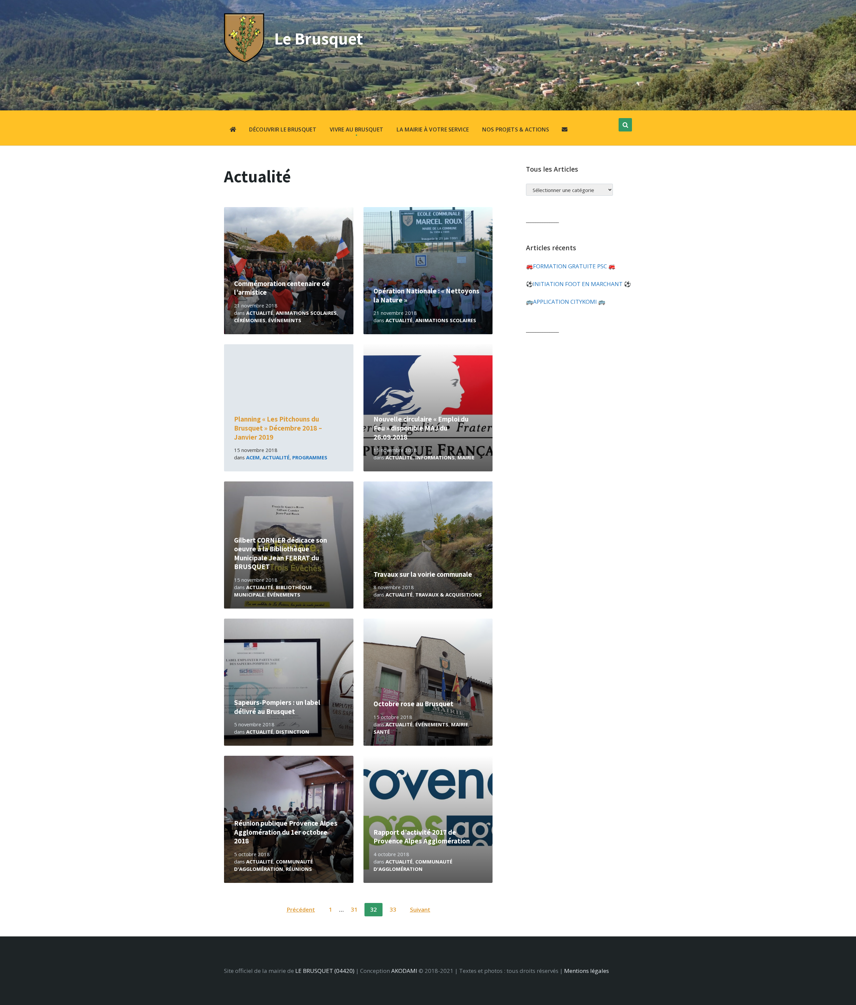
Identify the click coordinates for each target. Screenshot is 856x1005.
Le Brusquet (318, 38)
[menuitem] (233, 130)
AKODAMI (404, 971)
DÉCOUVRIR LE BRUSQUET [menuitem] (282, 129)
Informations (435, 457)
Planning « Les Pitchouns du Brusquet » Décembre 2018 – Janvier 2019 (278, 427)
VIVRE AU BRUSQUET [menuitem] (356, 129)
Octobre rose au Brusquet (413, 703)
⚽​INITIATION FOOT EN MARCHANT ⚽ (578, 284)
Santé (381, 731)
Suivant (420, 909)
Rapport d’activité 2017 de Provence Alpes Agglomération (421, 836)
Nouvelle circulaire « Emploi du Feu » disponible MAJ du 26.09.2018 (420, 427)
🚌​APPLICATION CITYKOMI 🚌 (565, 301)
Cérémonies (249, 320)
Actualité (259, 312)
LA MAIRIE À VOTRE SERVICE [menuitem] (433, 129)
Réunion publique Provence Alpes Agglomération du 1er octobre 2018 (285, 831)
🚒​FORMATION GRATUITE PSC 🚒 (570, 266)
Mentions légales (586, 971)
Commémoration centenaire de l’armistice (282, 288)
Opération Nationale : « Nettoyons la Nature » (426, 295)
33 (393, 909)
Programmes (309, 457)
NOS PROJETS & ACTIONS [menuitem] (515, 129)
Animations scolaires (306, 312)
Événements (284, 320)
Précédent (301, 909)
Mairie (465, 457)
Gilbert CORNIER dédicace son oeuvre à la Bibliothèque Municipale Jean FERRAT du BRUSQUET (280, 553)
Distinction (292, 731)
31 (354, 909)
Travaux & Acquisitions (448, 594)
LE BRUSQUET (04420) (324, 971)
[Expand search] (625, 124)
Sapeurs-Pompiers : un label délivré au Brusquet (277, 707)
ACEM (253, 457)
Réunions (299, 868)
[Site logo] (244, 60)
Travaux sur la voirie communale (422, 574)
